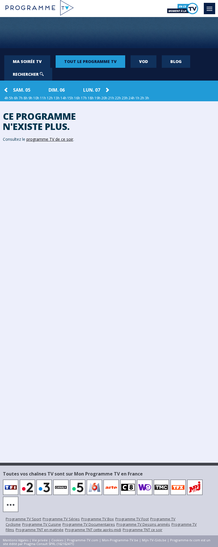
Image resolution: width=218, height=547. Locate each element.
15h (70, 98)
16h (77, 98)
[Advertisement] (109, 32)
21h (111, 98)
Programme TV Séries (61, 518)
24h (132, 98)
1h (137, 98)
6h (16, 98)
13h (57, 98)
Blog (176, 61)
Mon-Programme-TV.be (120, 540)
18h (91, 98)
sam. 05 (21, 90)
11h (43, 98)
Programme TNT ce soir (142, 529)
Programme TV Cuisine (41, 524)
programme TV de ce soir (49, 139)
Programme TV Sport (23, 518)
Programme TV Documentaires (88, 524)
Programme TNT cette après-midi (93, 529)
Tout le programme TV (90, 61)
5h (11, 98)
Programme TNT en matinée (40, 529)
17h (84, 98)
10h (36, 98)
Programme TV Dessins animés (143, 524)
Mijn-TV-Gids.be (154, 540)
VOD (143, 61)
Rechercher (26, 74)
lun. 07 (91, 90)
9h (30, 98)
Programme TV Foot (132, 518)
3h (147, 98)
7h (21, 98)
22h (118, 98)
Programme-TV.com (82, 540)
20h (104, 98)
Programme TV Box (97, 518)
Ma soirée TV (27, 61)
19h (97, 98)
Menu (209, 8)
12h (50, 98)
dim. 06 (57, 90)
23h (125, 98)
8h (26, 98)
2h (142, 98)
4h (6, 98)
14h (63, 98)
